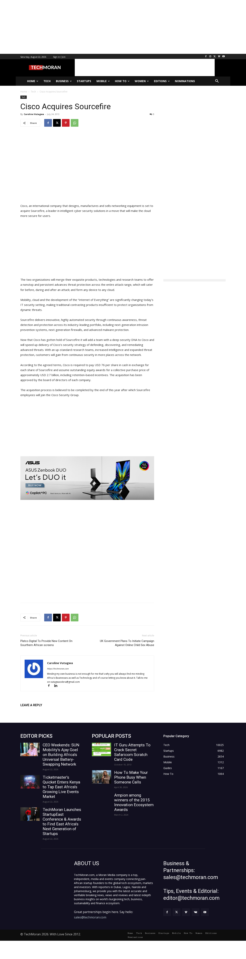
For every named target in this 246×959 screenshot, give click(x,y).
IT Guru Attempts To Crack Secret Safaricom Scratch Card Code (132, 752)
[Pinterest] (66, 123)
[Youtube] (223, 56)
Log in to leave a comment (37, 711)
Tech (24, 97)
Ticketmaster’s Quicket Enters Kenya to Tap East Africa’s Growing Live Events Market (61, 787)
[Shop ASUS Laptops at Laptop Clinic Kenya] (87, 478)
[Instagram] (210, 56)
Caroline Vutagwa (34, 114)
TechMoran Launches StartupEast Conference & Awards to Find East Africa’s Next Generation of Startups (62, 821)
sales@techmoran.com (90, 917)
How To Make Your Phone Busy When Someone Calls (131, 777)
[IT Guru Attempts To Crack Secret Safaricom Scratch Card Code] (101, 749)
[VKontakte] (195, 912)
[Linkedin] (57, 686)
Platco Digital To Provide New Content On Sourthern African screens (46, 643)
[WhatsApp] (74, 123)
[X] (215, 56)
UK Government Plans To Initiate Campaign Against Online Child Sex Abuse (127, 643)
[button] (217, 81)
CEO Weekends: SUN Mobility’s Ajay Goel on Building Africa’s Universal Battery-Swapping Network (61, 755)
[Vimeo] (219, 56)
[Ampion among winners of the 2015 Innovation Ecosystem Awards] (101, 799)
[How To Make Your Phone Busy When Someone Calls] (101, 777)
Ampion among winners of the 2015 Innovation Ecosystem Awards (134, 802)
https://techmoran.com (58, 668)
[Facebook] (206, 56)
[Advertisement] (115, 27)
